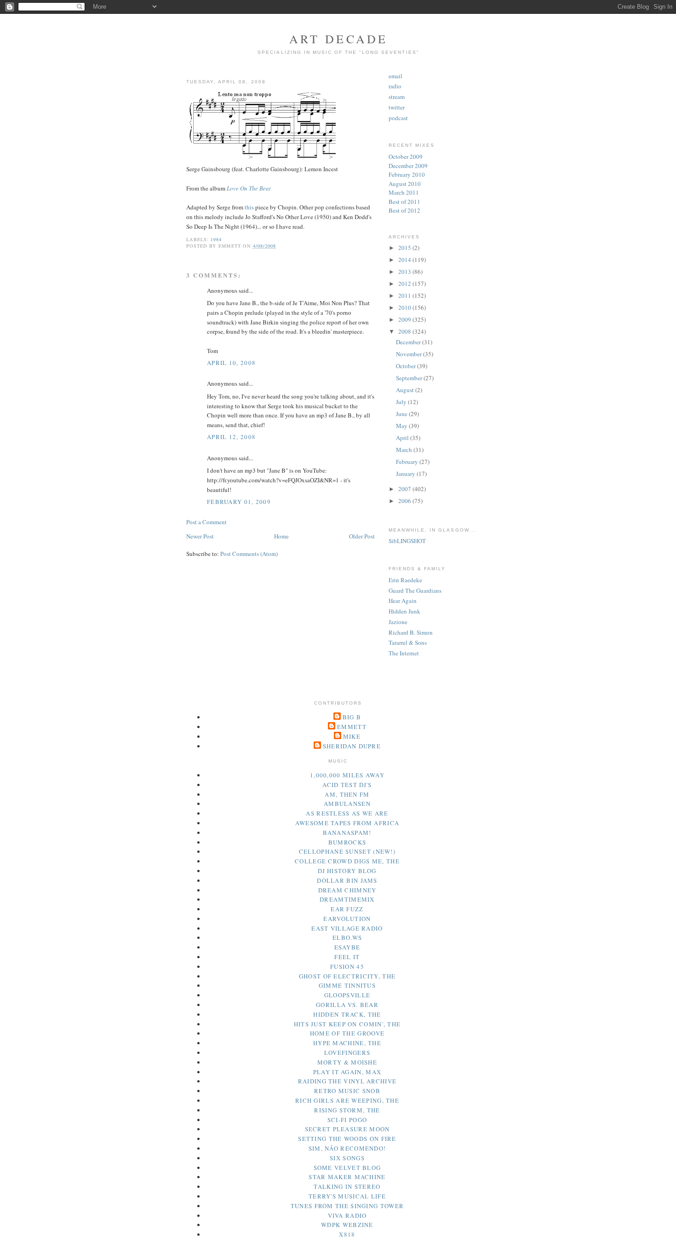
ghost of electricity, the (347, 976)
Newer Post (200, 536)
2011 (405, 295)
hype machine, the (347, 1043)
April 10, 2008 (231, 363)
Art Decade (338, 38)
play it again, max (347, 1072)
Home (281, 536)
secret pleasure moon (347, 1129)
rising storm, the (347, 1110)
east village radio (347, 928)
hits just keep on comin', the (347, 1024)
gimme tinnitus (347, 985)
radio (395, 86)
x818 (347, 1234)
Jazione (398, 622)
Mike (352, 736)
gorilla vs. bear (347, 1005)
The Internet (404, 653)
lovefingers (347, 1052)
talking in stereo (347, 1186)
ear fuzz (347, 909)
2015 (405, 247)
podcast (398, 118)
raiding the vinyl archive (347, 1081)
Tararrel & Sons (408, 642)
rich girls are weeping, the (347, 1100)
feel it (347, 957)
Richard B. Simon (411, 632)
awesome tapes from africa (347, 823)
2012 (405, 283)
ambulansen (347, 803)
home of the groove (347, 1033)
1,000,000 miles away (347, 775)
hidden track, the (347, 1014)
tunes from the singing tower (347, 1206)
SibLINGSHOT (407, 541)
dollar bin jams (347, 880)
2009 (405, 319)
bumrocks (347, 842)
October (406, 366)
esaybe (347, 947)
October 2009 (406, 156)
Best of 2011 (404, 201)
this (249, 207)
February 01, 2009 (239, 502)
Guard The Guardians (415, 590)
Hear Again (403, 600)
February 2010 (407, 174)
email (395, 76)
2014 (405, 259)
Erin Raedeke (405, 580)
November (409, 354)
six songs (347, 1158)
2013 (405, 271)
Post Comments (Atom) (249, 554)
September (410, 378)
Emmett (352, 727)
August (405, 390)
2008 (405, 331)
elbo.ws (347, 937)
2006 (405, 501)
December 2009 (408, 166)
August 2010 (405, 183)
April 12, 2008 (231, 437)
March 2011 (404, 192)
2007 (405, 489)
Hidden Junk (404, 611)
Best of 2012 (404, 210)
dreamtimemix (347, 899)
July (402, 402)
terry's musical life (347, 1196)
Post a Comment (206, 522)
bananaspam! (347, 832)
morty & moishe (347, 1062)
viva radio (347, 1215)
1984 (216, 239)
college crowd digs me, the (347, 861)
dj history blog (347, 871)
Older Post (362, 536)
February (407, 461)
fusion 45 (347, 966)
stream (397, 97)
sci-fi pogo (347, 1120)
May (402, 426)
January (406, 473)
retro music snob (347, 1091)
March (404, 450)
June (402, 414)
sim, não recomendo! (347, 1148)
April (403, 438)
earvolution (347, 918)
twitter (397, 107)
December (409, 342)
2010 (405, 307)
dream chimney (347, 890)
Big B (352, 717)
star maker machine (347, 1177)
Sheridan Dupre (352, 746)
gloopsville (347, 995)
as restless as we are (347, 813)
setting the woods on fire (347, 1138)
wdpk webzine (347, 1225)
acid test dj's (347, 785)
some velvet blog (347, 1167)
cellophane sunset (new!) (347, 851)
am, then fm (347, 794)
